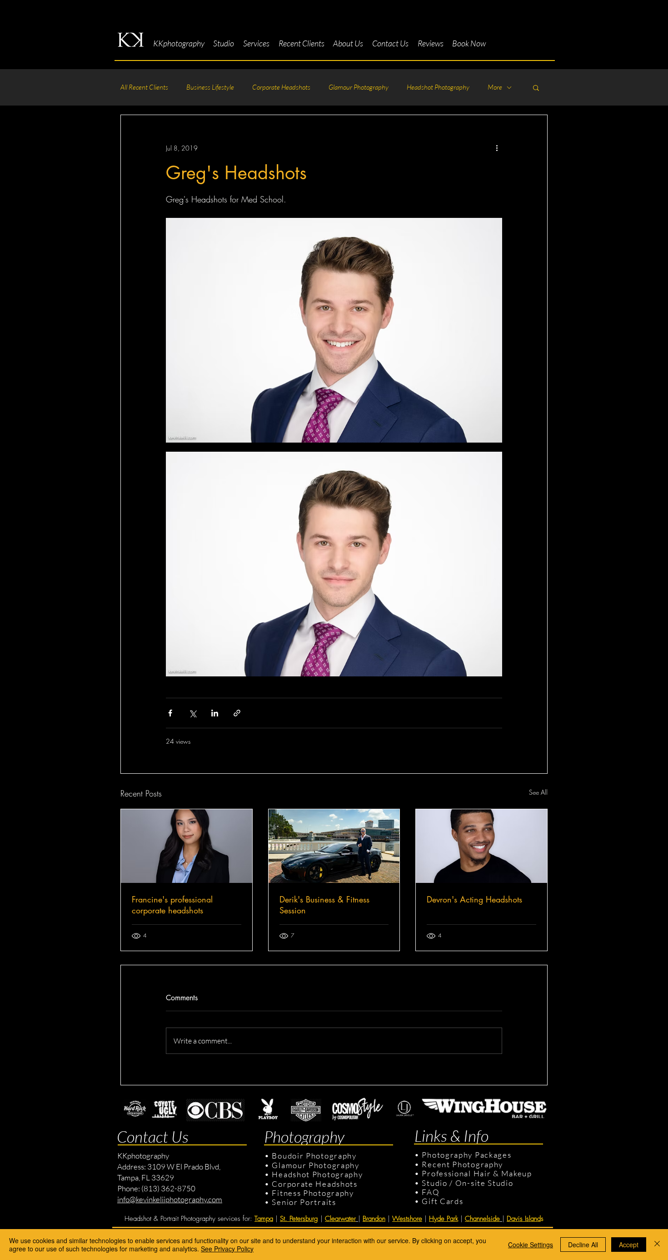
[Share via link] (237, 713)
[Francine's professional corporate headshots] (186, 846)
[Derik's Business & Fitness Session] (334, 846)
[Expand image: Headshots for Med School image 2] (334, 564)
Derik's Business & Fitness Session (324, 905)
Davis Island (524, 1218)
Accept (628, 1244)
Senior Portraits (304, 1202)
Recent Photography (462, 1164)
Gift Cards (442, 1201)
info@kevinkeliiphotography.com (169, 1199)
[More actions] (496, 147)
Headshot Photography (438, 87)
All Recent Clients (144, 87)
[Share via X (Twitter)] (192, 713)
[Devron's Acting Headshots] (481, 846)
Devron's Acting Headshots (474, 899)
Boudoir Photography (315, 1155)
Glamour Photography (359, 87)
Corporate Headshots (281, 87)
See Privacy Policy (227, 1248)
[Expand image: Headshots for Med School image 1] (334, 330)
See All (538, 792)
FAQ (430, 1192)
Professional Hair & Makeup (477, 1173)
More (495, 87)
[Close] (657, 1244)
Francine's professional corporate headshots (172, 905)
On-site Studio (484, 1183)
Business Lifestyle (210, 87)
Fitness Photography (312, 1193)
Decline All (583, 1244)
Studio (434, 1183)
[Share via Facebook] (170, 713)
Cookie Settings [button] (530, 1244)
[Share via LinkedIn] (214, 713)
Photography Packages (466, 1154)
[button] (224, 43)
